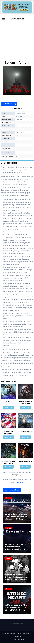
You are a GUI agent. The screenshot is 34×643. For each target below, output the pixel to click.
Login (15, 639)
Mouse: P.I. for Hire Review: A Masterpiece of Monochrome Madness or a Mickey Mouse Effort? (16, 578)
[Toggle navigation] (3, 19)
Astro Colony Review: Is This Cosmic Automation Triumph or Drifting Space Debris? (16, 518)
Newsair (27, 633)
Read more (8, 407)
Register (21, 639)
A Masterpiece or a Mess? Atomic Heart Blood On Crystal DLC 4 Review (17, 607)
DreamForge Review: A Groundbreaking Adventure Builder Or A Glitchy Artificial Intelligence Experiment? (16, 549)
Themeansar (17, 636)
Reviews (9, 498)
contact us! (19, 482)
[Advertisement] (17, 42)
